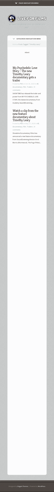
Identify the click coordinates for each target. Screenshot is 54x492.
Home (15, 44)
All (37, 84)
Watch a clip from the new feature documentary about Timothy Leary (25, 115)
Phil (21, 84)
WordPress (41, 486)
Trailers (30, 87)
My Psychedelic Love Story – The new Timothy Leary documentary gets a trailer (25, 74)
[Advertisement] (33, 58)
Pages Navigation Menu (29, 3)
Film (24, 87)
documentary (17, 87)
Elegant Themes (22, 486)
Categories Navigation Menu (28, 39)
